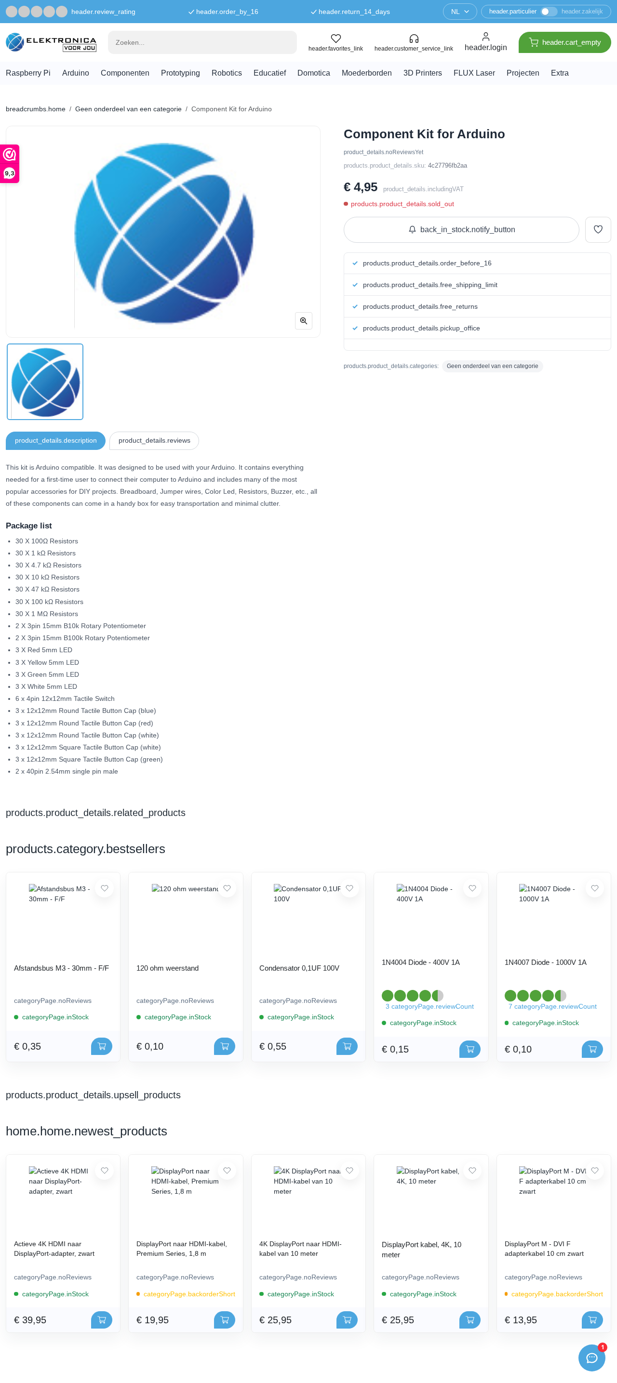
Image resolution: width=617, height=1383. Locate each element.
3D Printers (422, 73)
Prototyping (180, 73)
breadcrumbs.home (36, 109)
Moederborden (367, 73)
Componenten (125, 73)
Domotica (313, 73)
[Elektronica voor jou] (51, 42)
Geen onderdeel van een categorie (128, 109)
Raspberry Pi (28, 73)
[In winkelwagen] (101, 1046)
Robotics (227, 73)
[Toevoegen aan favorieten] (598, 230)
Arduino (75, 73)
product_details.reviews (154, 440)
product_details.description (56, 440)
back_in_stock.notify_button (467, 229)
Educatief (270, 73)
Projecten (523, 73)
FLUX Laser (474, 73)
